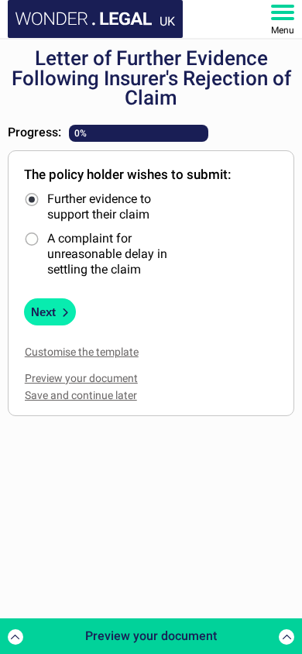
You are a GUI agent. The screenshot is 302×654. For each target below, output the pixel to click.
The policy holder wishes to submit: (128, 174)
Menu (282, 30)
